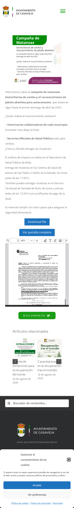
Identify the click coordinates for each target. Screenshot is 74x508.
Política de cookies (20, 503)
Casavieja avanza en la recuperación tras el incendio (49, 365)
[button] (69, 459)
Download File (37, 222)
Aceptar (37, 485)
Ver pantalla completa (37, 232)
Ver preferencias (37, 494)
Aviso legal (57, 503)
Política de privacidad (40, 503)
